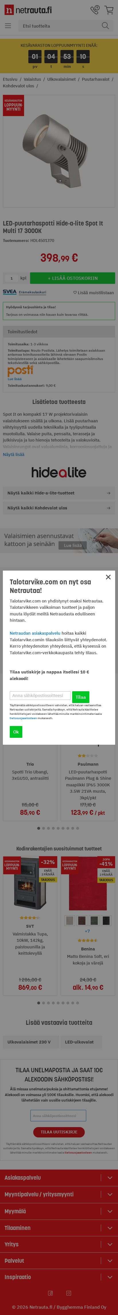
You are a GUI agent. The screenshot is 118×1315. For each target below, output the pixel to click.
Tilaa (81, 697)
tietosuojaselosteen (23, 718)
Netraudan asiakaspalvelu (35, 633)
